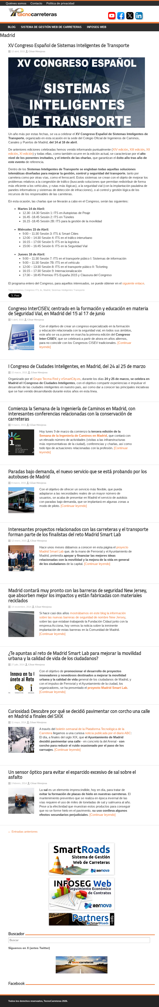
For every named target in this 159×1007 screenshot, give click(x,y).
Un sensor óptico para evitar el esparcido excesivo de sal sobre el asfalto (72, 775)
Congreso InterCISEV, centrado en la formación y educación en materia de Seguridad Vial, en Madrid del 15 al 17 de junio (78, 311)
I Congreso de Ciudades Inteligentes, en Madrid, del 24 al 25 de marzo (77, 366)
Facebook (16, 983)
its (41, 290)
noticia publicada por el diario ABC (108, 733)
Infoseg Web (96, 27)
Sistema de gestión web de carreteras (51, 27)
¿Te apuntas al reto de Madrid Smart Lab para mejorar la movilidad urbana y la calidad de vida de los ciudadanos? (74, 656)
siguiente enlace (133, 283)
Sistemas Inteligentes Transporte (68, 290)
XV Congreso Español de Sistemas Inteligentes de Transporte (68, 45)
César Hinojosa (37, 51)
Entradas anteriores (22, 831)
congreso (18, 290)
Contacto (36, 3)
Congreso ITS (32, 290)
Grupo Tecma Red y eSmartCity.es (57, 379)
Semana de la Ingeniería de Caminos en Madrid (73, 435)
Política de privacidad (60, 3)
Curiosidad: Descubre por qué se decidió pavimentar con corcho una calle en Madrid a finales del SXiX (79, 714)
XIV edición (120, 149)
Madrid (46, 290)
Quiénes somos (16, 3)
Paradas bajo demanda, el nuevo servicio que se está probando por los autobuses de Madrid (77, 474)
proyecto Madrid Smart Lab (107, 687)
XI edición (26, 153)
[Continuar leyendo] (74, 506)
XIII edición (137, 149)
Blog (12, 27)
